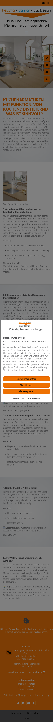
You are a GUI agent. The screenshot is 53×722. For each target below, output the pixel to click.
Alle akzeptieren (26, 391)
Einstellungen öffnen (26, 378)
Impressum (34, 398)
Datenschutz (19, 398)
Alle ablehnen (26, 385)
